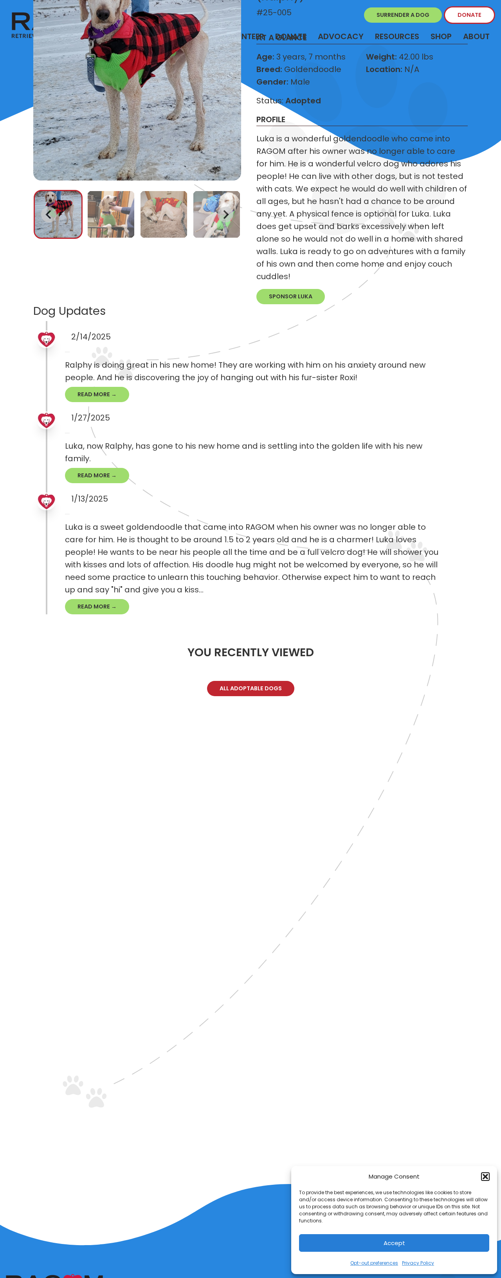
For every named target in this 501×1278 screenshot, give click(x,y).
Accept (394, 1243)
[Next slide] (225, 214)
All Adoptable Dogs (251, 688)
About (476, 36)
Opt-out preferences (374, 1263)
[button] (485, 1177)
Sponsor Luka (290, 296)
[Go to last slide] (49, 214)
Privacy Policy (418, 1263)
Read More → (97, 394)
